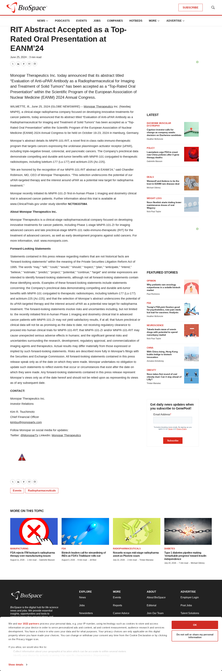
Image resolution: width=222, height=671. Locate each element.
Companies (115, 20)
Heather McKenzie (155, 139)
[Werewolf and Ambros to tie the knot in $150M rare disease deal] (191, 183)
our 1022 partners (28, 623)
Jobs (97, 20)
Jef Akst (93, 560)
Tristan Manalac (154, 383)
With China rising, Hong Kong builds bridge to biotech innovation (162, 354)
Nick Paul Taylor (154, 211)
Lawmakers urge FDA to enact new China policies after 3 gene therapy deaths (163, 155)
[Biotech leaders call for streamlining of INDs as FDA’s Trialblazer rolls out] (85, 531)
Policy (151, 148)
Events (81, 20)
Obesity (151, 370)
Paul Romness (153, 294)
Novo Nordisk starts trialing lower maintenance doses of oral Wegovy (164, 205)
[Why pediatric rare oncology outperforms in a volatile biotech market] (191, 287)
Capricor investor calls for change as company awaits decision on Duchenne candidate (164, 132)
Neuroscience (155, 325)
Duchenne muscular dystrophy (159, 124)
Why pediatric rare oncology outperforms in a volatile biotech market (163, 287)
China (150, 348)
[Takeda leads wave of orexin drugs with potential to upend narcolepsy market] (191, 331)
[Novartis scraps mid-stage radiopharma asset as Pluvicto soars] (136, 531)
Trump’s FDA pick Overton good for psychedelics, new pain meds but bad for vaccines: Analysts (164, 310)
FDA (149, 303)
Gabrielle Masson (154, 161)
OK (195, 625)
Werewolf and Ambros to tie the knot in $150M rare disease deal (163, 182)
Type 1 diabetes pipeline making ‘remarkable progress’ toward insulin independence (185, 555)
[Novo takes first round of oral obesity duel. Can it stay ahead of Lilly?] (191, 376)
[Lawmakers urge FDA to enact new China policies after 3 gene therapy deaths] (191, 154)
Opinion (151, 281)
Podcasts (62, 20)
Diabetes (169, 548)
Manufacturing (19, 548)
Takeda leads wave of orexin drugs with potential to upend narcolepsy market (162, 332)
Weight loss (154, 198)
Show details (15, 664)
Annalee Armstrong (155, 361)
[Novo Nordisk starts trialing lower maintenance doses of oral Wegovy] (191, 204)
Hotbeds (135, 20)
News (41, 20)
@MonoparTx (29, 435)
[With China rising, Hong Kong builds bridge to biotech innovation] (191, 354)
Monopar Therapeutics (98, 106)
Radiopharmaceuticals (42, 490)
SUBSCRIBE (190, 7)
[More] (47, 21)
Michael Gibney (154, 188)
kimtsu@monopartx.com (26, 422)
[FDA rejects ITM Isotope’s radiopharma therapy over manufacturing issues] (34, 531)
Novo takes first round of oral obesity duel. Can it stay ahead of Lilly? (164, 377)
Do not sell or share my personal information (194, 636)
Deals (150, 177)
